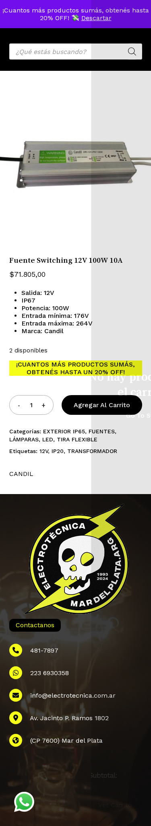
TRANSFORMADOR (92, 451)
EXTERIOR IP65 (64, 431)
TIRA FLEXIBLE (77, 439)
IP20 (58, 451)
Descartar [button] (96, 18)
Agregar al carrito (102, 405)
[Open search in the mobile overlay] (75, 51)
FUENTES (102, 431)
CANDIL (21, 474)
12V (43, 451)
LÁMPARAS (24, 439)
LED (47, 439)
